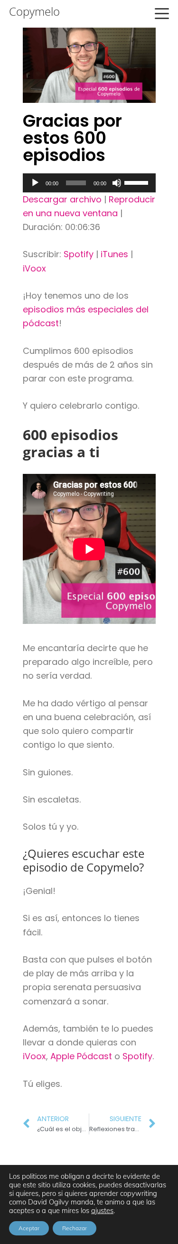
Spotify (79, 254)
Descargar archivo (62, 199)
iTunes (114, 254)
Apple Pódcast (81, 1056)
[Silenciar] (117, 183)
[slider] (137, 182)
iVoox (34, 268)
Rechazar (74, 1228)
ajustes (102, 1210)
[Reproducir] (35, 183)
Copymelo (34, 11)
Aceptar (29, 1228)
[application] (89, 182)
